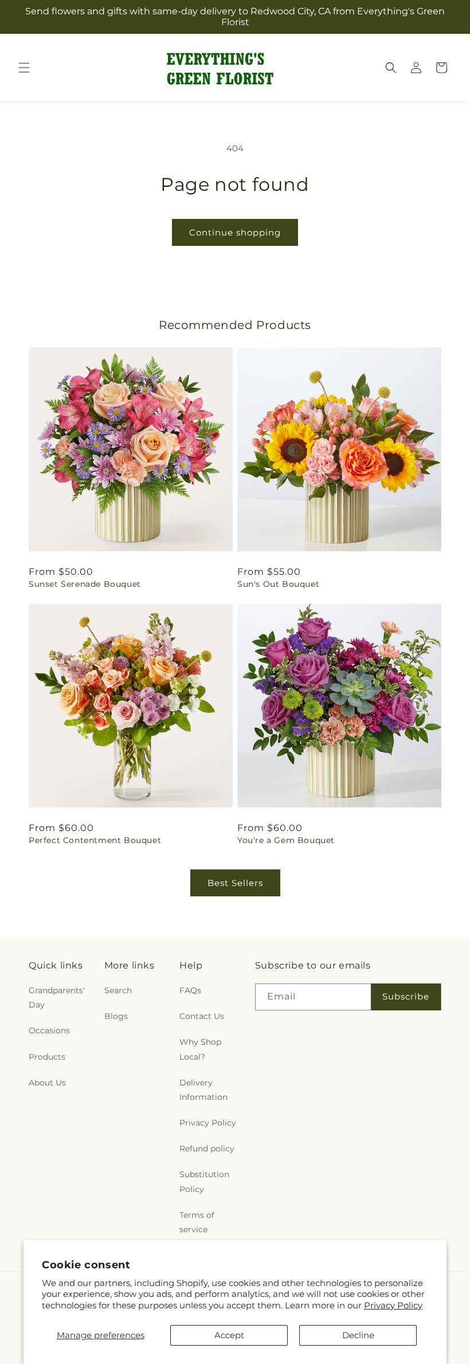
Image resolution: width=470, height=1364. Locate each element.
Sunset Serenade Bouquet (85, 584)
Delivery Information (203, 1089)
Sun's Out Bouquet (278, 584)
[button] (24, 67)
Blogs (116, 1016)
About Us (47, 1082)
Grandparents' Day (57, 997)
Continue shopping (235, 232)
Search (118, 990)
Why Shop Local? (200, 1049)
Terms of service (196, 1222)
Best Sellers (235, 882)
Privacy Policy (393, 1305)
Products (47, 1057)
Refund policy (206, 1148)
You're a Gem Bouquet (286, 840)
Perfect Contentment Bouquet (95, 840)
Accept (229, 1335)
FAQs (190, 990)
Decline (358, 1335)
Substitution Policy (204, 1181)
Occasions (49, 1030)
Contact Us (201, 1016)
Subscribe (405, 996)
